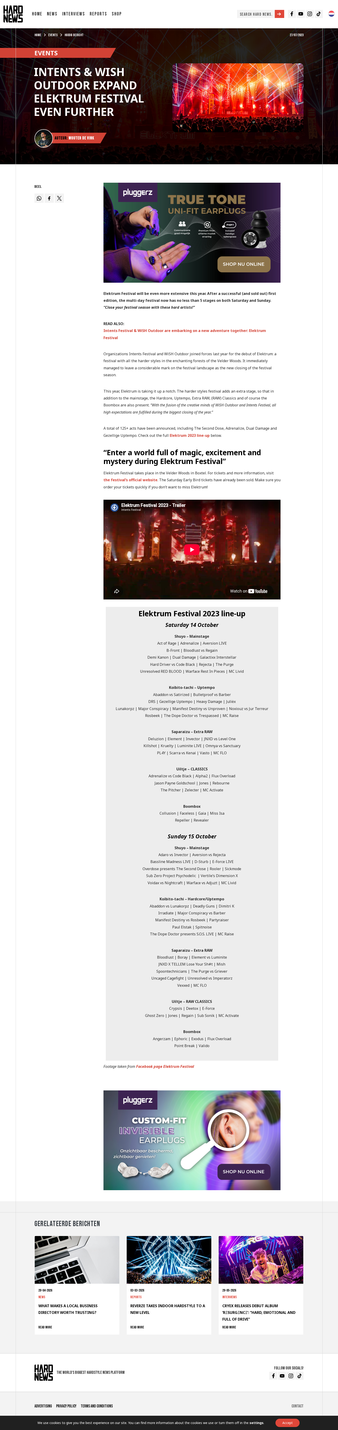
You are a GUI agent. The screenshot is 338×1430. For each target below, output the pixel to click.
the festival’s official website (130, 479)
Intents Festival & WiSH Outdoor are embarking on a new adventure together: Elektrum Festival (184, 334)
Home (37, 14)
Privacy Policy (66, 1406)
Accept (287, 1423)
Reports (98, 14)
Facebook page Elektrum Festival (165, 1066)
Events (53, 35)
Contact (298, 1406)
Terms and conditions (97, 1406)
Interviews (73, 14)
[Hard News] (13, 13)
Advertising (43, 1406)
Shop (117, 14)
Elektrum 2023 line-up (190, 435)
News (52, 14)
